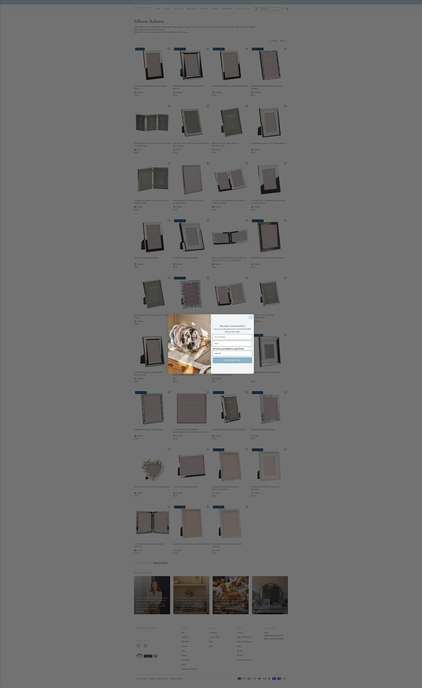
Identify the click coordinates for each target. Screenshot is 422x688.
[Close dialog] (251, 317)
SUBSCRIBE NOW (232, 360)
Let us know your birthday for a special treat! (228, 348)
